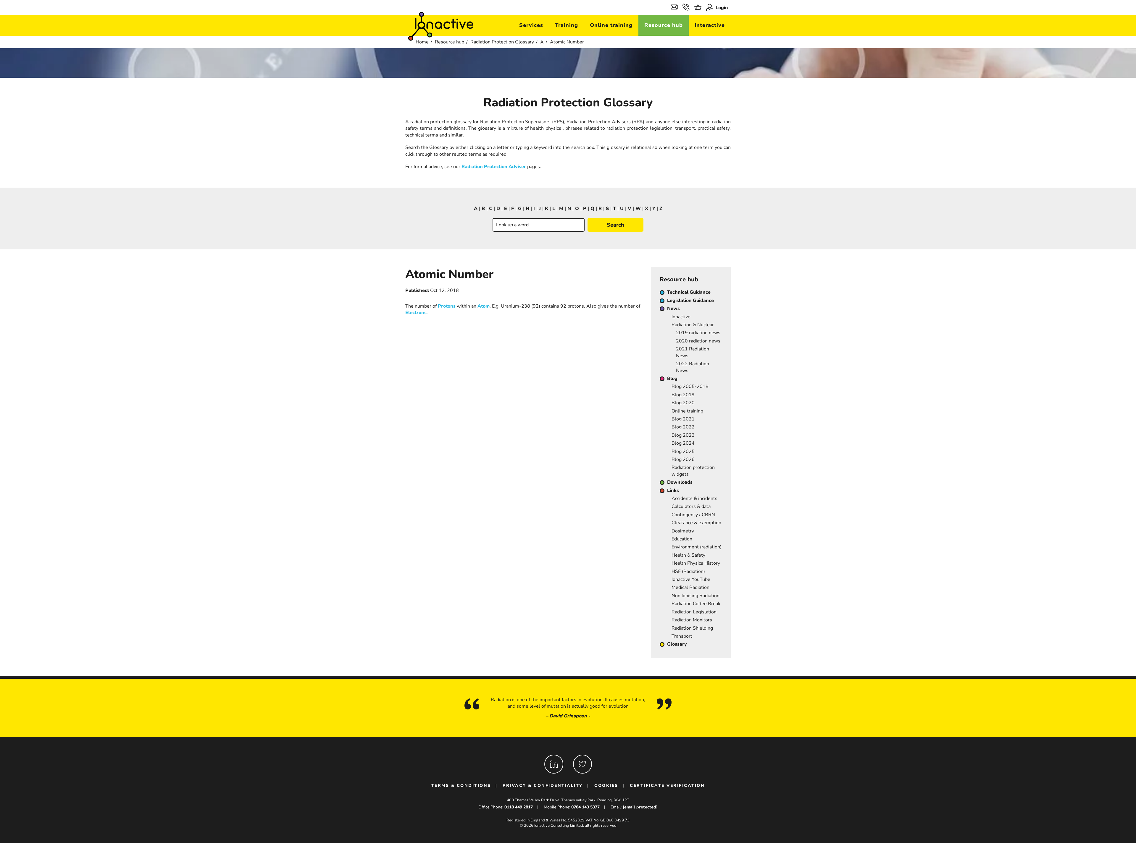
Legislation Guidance (690, 300)
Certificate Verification (667, 785)
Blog (672, 378)
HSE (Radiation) (688, 571)
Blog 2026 (683, 459)
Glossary (677, 644)
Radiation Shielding (692, 628)
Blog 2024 (683, 443)
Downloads (680, 482)
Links (673, 490)
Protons (447, 306)
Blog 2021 (683, 419)
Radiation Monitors (692, 620)
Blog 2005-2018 (690, 386)
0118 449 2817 (518, 807)
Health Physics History (696, 563)
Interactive (710, 25)
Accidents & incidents (694, 498)
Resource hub (663, 25)
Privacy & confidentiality (543, 785)
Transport (682, 636)
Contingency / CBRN (693, 514)
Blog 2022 (683, 427)
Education (682, 539)
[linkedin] (553, 764)
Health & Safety (688, 555)
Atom (483, 306)
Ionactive (681, 317)
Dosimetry (683, 531)
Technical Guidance (689, 292)
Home (422, 42)
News (673, 308)
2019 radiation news (698, 332)
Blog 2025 (683, 451)
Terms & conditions (461, 785)
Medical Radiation (690, 587)
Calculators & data (691, 506)
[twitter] (582, 764)
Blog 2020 (683, 402)
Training (566, 25)
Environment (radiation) (697, 547)
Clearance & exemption (696, 522)
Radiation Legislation (694, 612)
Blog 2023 (683, 435)
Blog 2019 (683, 395)
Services (531, 25)
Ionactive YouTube (691, 579)
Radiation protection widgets (693, 470)
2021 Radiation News (692, 352)
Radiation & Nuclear (693, 324)
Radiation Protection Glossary (502, 42)
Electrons (416, 312)
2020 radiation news (698, 341)
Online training (611, 25)
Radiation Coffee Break (696, 603)
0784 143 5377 (585, 807)
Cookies (606, 785)
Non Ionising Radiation (695, 595)
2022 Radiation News (692, 366)
